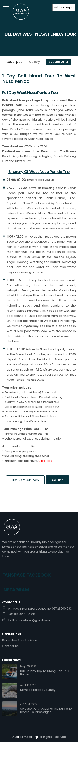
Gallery (34, 62)
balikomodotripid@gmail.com (29, 620)
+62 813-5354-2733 (22, 614)
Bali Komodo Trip (26, 737)
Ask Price (57, 480)
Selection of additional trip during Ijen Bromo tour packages (46, 710)
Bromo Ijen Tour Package (19, 640)
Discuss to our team (25, 480)
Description (15, 62)
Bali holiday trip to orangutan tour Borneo (44, 672)
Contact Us (10, 646)
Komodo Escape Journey (37, 690)
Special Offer (58, 62)
